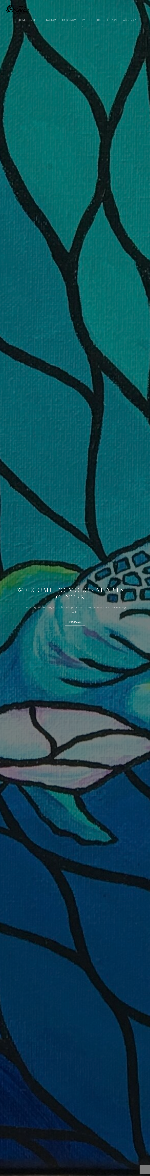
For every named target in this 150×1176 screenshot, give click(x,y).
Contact (78, 26)
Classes (49, 19)
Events (86, 19)
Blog (98, 19)
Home (22, 19)
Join (33, 19)
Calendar (112, 19)
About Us (128, 19)
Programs (68, 19)
